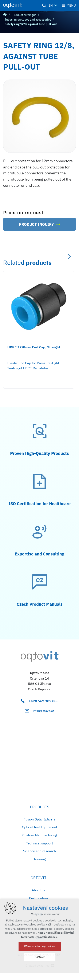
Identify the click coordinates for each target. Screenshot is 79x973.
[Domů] (6, 14)
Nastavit (40, 957)
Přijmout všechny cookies (39, 946)
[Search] (44, 5)
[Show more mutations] (56, 5)
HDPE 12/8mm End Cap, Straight (33, 347)
